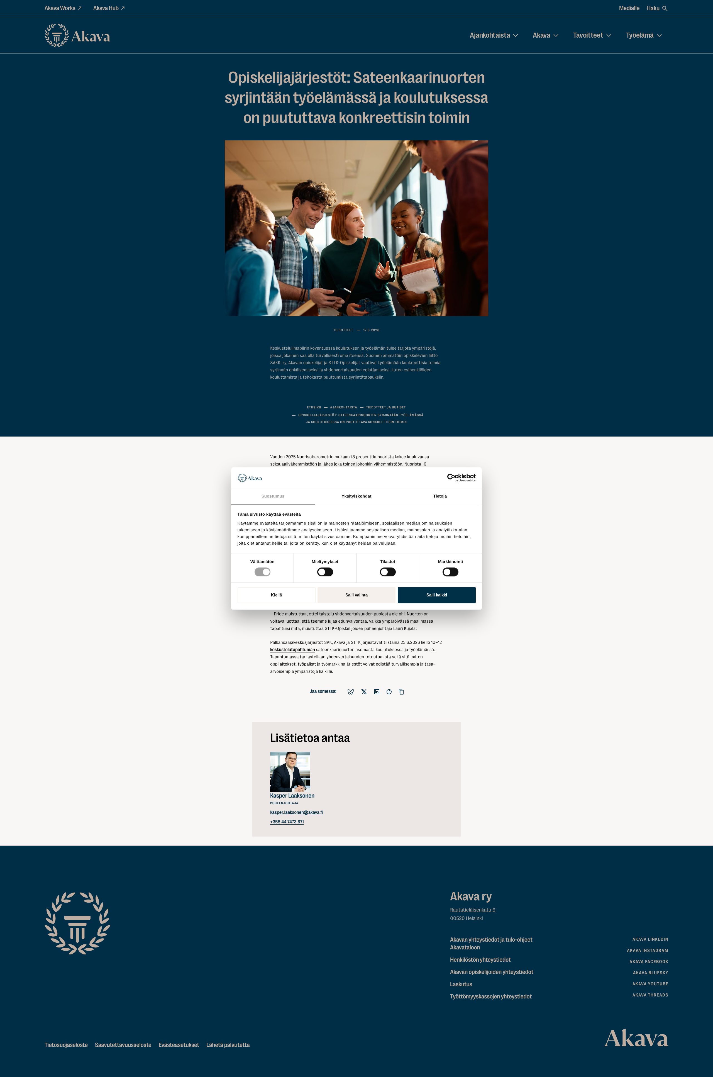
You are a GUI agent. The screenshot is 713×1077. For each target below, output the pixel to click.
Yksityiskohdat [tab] (356, 496)
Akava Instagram (647, 950)
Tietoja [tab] (440, 496)
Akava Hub (106, 8)
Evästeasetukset (178, 1045)
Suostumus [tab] (273, 496)
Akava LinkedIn (650, 939)
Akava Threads (650, 995)
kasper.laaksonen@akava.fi (296, 812)
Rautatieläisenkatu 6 (473, 910)
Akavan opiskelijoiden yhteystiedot (491, 972)
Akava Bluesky (650, 972)
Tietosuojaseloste (66, 1045)
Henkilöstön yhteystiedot (480, 959)
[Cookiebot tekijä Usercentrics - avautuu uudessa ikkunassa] (451, 478)
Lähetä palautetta (228, 1045)
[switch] (325, 570)
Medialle (629, 8)
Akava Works (60, 8)
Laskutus (461, 984)
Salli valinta (356, 595)
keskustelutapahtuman (292, 649)
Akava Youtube (650, 983)
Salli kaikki (436, 595)
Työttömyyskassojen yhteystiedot (491, 996)
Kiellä (276, 595)
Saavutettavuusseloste (123, 1045)
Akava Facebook (649, 961)
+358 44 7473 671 (287, 821)
